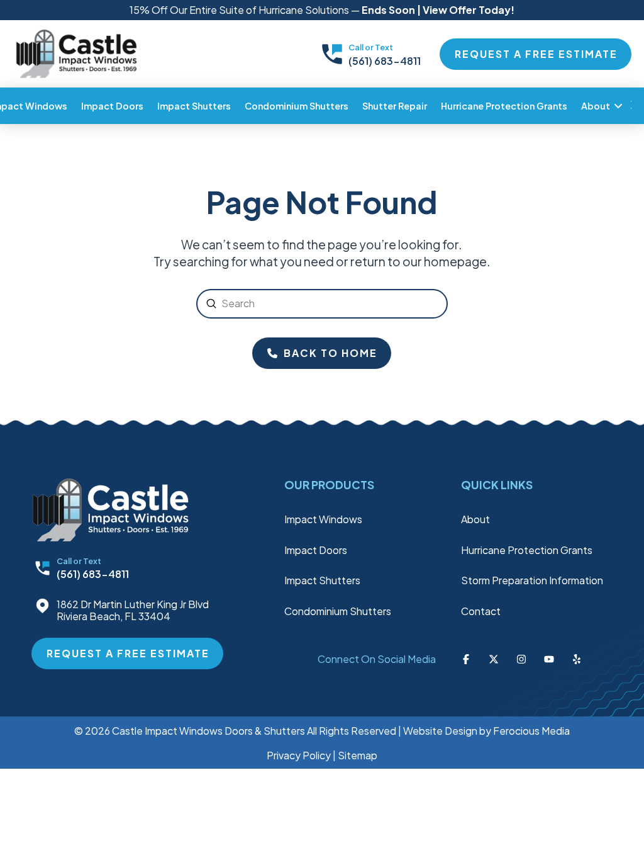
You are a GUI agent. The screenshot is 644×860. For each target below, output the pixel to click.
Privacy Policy (299, 755)
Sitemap (357, 755)
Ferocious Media (531, 730)
